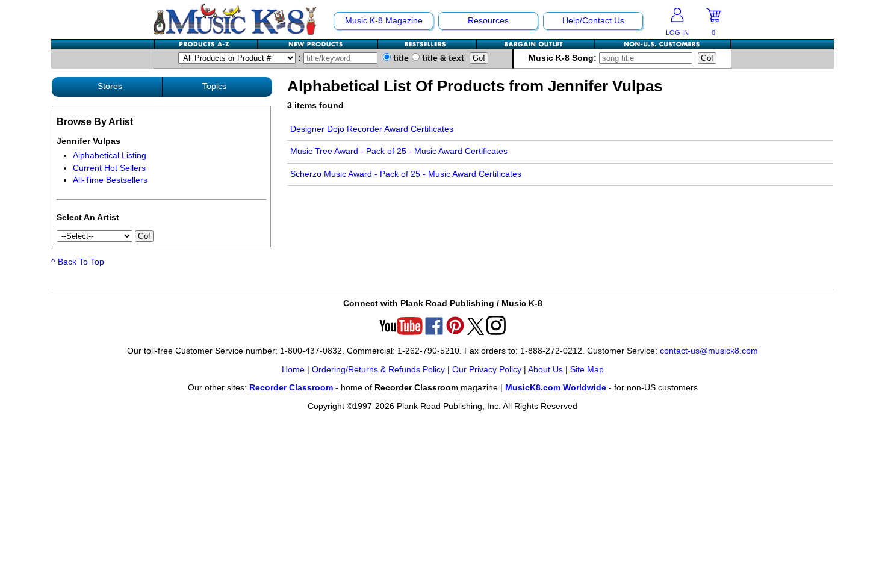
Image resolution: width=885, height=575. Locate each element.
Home (293, 369)
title (400, 58)
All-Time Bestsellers (110, 180)
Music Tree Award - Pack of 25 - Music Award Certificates (399, 151)
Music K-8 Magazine (384, 20)
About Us (545, 369)
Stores (110, 86)
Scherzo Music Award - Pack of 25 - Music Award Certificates (405, 174)
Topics (214, 86)
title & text (442, 58)
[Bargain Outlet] (536, 44)
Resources (488, 20)
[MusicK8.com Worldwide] (662, 44)
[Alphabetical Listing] (206, 44)
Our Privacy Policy (486, 369)
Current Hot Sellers (109, 168)
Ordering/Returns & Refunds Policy (378, 369)
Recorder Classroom (291, 387)
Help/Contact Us (593, 20)
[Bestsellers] (427, 44)
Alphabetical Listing (109, 155)
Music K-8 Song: (564, 58)
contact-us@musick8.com (709, 350)
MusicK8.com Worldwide (555, 387)
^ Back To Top (77, 261)
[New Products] (318, 44)
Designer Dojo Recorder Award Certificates (371, 129)
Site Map (587, 369)
